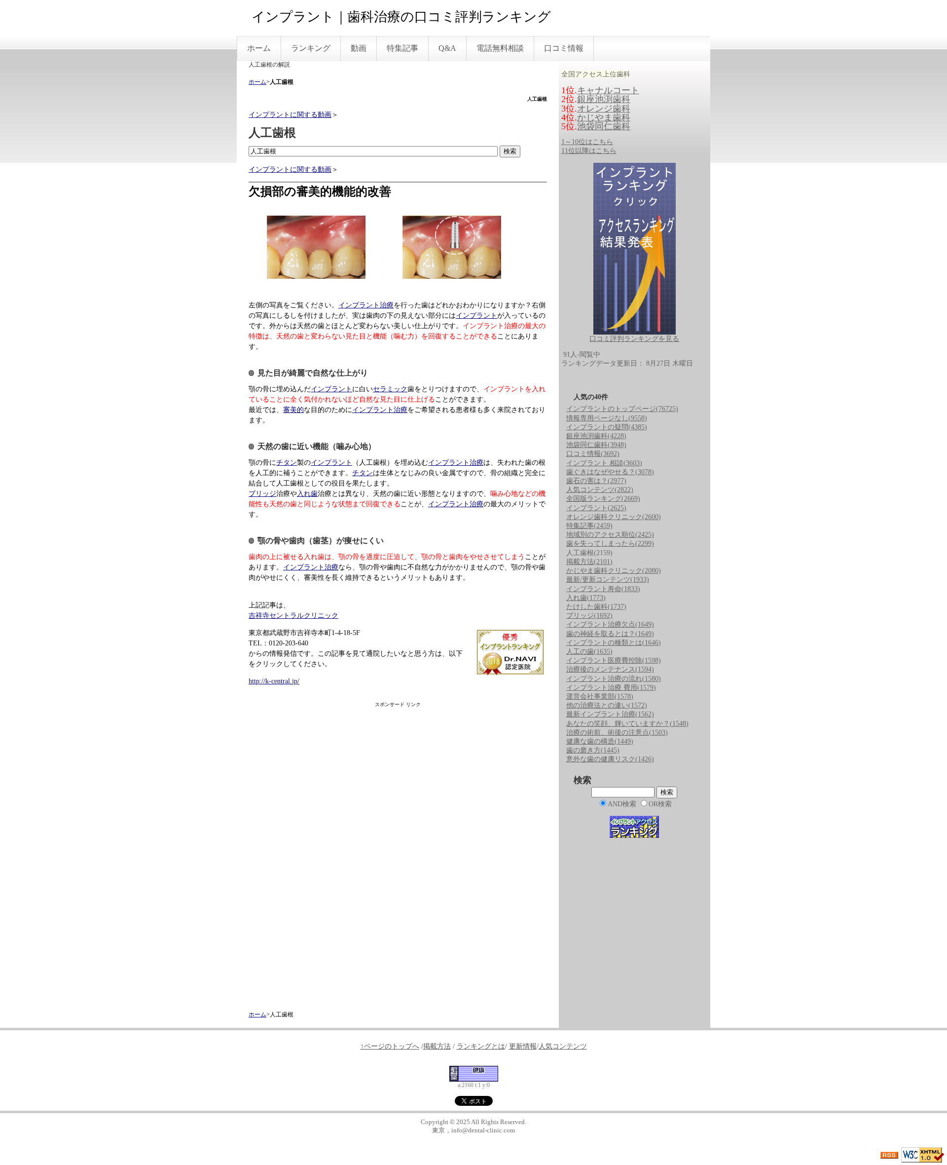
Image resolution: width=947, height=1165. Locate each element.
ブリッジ (262, 493)
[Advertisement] (398, 856)
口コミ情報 (563, 48)
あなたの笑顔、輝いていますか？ (627, 723)
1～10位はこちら (587, 142)
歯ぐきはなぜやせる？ (610, 472)
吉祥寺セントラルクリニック (293, 615)
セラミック (390, 389)
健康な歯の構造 (599, 741)
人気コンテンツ (599, 489)
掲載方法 (589, 561)
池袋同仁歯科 (603, 126)
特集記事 (402, 48)
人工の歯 (589, 651)
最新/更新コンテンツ (607, 579)
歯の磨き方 (592, 750)
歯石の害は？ (596, 481)
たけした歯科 (596, 606)
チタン (286, 462)
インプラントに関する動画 (290, 114)
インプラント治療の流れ (613, 678)
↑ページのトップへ (390, 1046)
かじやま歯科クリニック (613, 570)
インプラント (476, 315)
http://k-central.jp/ (274, 681)
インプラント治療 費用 (611, 687)
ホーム (259, 48)
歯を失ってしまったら (610, 543)
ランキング (310, 48)
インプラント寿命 (603, 589)
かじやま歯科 (603, 117)
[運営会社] (473, 1073)
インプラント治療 (366, 305)
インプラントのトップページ (622, 409)
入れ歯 (307, 493)
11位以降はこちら (589, 150)
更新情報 (523, 1046)
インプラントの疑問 (606, 427)
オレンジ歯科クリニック (613, 517)
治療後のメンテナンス (610, 669)
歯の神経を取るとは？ (610, 634)
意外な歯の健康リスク (610, 759)
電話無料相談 (500, 48)
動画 (358, 48)
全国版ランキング (603, 498)
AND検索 (622, 804)
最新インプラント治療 (610, 714)
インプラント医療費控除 (613, 660)
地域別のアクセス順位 (610, 534)
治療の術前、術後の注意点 (617, 732)
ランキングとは (481, 1046)
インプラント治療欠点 (610, 624)
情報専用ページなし (606, 418)
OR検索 (660, 804)
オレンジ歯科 (603, 108)
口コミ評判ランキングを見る (634, 338)
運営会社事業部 (599, 696)
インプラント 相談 (604, 463)
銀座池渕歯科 (603, 99)
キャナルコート (608, 90)
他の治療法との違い (606, 705)
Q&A (447, 48)
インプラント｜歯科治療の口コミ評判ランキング (401, 16)
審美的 (293, 409)
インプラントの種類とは (613, 642)
